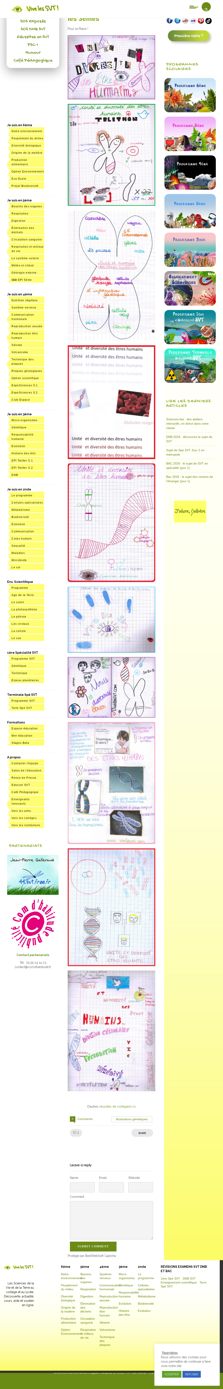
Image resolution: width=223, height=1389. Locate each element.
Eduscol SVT (21, 784)
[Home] (35, 12)
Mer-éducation (22, 735)
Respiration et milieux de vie (88, 1333)
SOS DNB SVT (33, 29)
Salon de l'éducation (27, 770)
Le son (16, 638)
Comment (77, 1196)
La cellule (19, 631)
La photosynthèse (24, 609)
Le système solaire (25, 258)
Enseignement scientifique (179, 1282)
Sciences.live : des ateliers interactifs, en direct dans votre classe (187, 423)
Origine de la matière (27, 152)
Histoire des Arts (24, 453)
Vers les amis (21, 810)
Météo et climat (23, 265)
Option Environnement (28, 171)
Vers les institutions (26, 825)
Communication (23, 531)
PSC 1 (32, 45)
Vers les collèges (24, 818)
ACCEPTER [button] (172, 1374)
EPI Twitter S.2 (22, 467)
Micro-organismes (24, 420)
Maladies (18, 553)
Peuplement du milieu (27, 138)
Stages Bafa (20, 742)
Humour (33, 53)
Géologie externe (24, 272)
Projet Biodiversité (25, 185)
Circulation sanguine (27, 239)
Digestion (18, 220)
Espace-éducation (25, 728)
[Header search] (206, 9)
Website (134, 1178)
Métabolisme (21, 509)
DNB (15, 475)
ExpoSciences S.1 (25, 385)
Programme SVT (23, 658)
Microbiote (19, 560)
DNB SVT (189, 1278)
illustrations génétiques (132, 1119)
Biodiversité (20, 517)
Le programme (22, 495)
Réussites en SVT (33, 37)
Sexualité (18, 545)
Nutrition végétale (25, 300)
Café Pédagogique (33, 60)
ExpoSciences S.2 (25, 392)
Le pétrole (19, 616)
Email (103, 1178)
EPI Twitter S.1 (22, 460)
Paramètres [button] (170, 1353)
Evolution (18, 446)
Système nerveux (24, 307)
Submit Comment (93, 1246)
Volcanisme (20, 352)
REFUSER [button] (191, 1374)
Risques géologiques (27, 371)
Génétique (19, 427)
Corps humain (22, 538)
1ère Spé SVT (170, 1278)
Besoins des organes (27, 206)
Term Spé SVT (22, 708)
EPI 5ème (22, 279)
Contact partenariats (33, 955)
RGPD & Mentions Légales (83, 1372)
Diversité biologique (26, 145)
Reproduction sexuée (27, 326)
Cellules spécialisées (27, 502)
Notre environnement (27, 131)
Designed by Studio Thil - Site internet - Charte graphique (134, 1372)
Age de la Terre (23, 595)
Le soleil (18, 602)
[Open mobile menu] (193, 6)
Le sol (16, 567)
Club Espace (21, 399)
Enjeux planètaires (25, 680)
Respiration (20, 213)
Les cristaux (20, 623)
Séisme (17, 345)
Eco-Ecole (19, 178)
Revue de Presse (24, 777)
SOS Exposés (33, 21)
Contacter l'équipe (25, 763)
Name (74, 1178)
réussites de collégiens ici (117, 1106)
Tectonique (19, 673)
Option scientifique (25, 378)
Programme (20, 587)
